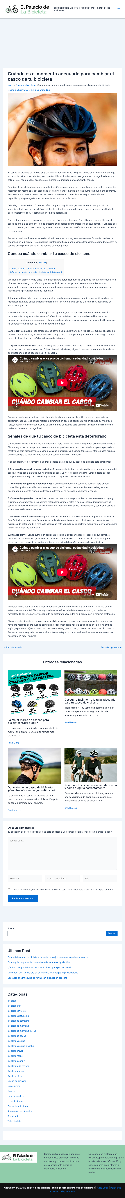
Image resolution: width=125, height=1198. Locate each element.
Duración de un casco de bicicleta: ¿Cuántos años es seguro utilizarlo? (31, 789)
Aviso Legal (102, 1187)
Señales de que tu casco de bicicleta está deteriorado (36, 272)
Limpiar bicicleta (15, 1096)
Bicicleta (11, 1000)
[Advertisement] (62, 41)
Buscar (10, 928)
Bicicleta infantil (15, 1056)
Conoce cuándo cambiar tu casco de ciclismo (32, 268)
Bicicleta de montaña (18, 1025)
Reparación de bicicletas (19, 1111)
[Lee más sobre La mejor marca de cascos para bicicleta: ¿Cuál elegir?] (34, 692)
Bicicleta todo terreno (18, 1066)
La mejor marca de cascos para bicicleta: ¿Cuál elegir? (28, 721)
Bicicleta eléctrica (16, 1041)
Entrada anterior (13, 647)
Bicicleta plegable (16, 1061)
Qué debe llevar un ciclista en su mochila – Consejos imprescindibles (42, 972)
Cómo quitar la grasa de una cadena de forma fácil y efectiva (38, 962)
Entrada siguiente (111, 647)
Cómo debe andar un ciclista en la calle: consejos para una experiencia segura (47, 957)
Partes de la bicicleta (18, 1106)
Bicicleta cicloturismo (18, 1016)
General (11, 1091)
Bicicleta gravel (15, 1051)
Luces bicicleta (15, 1101)
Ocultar (42, 263)
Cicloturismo (13, 1086)
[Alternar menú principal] (119, 9)
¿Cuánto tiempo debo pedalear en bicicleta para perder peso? (39, 967)
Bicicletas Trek (14, 1076)
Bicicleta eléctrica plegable (20, 1046)
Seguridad (12, 1116)
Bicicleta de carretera (18, 1020)
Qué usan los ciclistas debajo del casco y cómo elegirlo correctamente (90, 786)
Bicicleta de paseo (16, 1036)
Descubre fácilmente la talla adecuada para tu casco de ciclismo (89, 701)
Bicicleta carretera (16, 1010)
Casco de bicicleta (17, 90)
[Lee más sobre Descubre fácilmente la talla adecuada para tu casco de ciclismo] (90, 682)
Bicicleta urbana (15, 1071)
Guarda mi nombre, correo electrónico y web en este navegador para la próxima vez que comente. (62, 889)
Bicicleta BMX (14, 1005)
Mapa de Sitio (68, 1191)
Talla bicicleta (14, 1121)
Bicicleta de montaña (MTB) (21, 1030)
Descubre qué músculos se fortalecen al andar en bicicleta (37, 977)
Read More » (14, 742)
